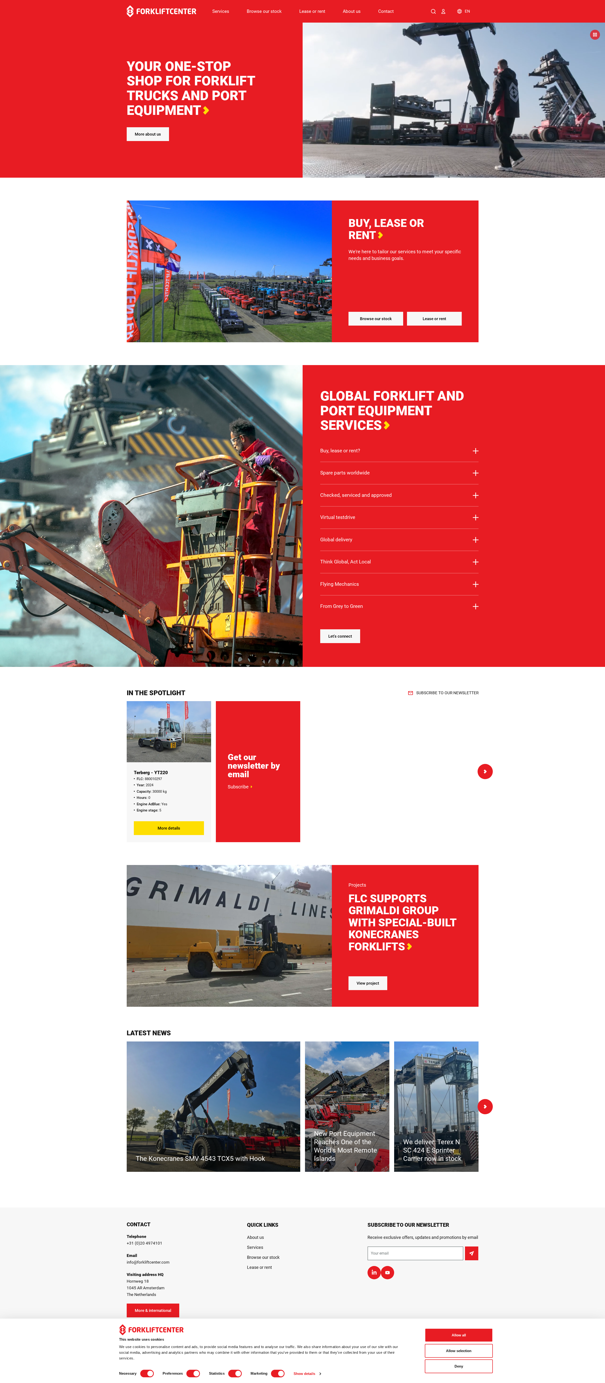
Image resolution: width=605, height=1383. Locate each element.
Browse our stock (264, 11)
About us (352, 11)
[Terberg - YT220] (169, 731)
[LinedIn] (374, 1272)
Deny (459, 1366)
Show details (304, 1374)
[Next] (485, 771)
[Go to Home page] (161, 11)
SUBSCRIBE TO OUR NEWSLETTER (447, 692)
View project (368, 983)
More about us (148, 134)
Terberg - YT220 (151, 772)
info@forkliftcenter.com (148, 1262)
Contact (386, 11)
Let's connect (340, 636)
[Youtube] (387, 1272)
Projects (357, 885)
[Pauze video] (595, 35)
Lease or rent (312, 11)
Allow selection (458, 1351)
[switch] (193, 1373)
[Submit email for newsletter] (471, 1253)
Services (220, 11)
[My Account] (443, 11)
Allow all (459, 1335)
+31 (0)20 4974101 (144, 1243)
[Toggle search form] (433, 11)
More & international (153, 1310)
